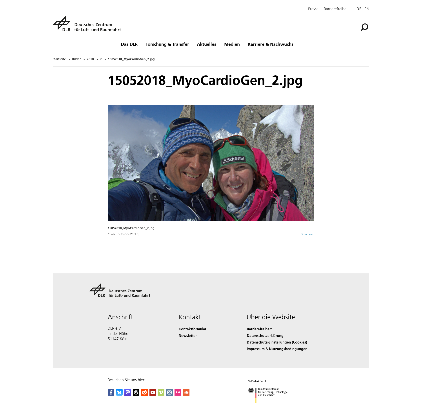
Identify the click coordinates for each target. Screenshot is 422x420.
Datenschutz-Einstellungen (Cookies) (277, 342)
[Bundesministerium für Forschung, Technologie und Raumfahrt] (272, 407)
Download (307, 234)
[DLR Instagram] (169, 394)
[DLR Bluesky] (119, 394)
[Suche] (364, 26)
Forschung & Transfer (167, 44)
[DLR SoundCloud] (186, 394)
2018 (90, 59)
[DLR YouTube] (152, 394)
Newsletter (188, 335)
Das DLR (129, 44)
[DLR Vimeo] (161, 394)
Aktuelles (206, 44)
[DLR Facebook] (111, 394)
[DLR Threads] (136, 394)
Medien (232, 44)
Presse (313, 9)
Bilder (76, 59)
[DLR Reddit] (144, 394)
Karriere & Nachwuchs (270, 44)
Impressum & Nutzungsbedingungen (277, 348)
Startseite (59, 59)
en (367, 8)
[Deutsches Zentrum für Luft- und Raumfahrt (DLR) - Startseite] (88, 26)
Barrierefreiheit (336, 9)
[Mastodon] (127, 394)
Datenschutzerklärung (265, 335)
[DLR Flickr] (178, 394)
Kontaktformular (192, 329)
